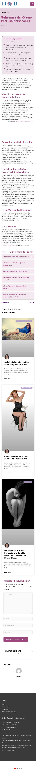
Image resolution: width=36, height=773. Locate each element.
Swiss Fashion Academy (9, 725)
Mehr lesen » (8, 379)
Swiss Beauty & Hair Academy (11, 722)
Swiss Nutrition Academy (9, 727)
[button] (32, 651)
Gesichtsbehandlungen (8, 245)
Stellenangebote (7, 707)
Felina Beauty (6, 729)
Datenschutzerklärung (8, 712)
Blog (3, 704)
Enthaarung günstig (8, 750)
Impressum (5, 709)
